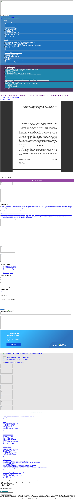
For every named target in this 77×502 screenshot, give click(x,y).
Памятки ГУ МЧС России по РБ (9, 438)
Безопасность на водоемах (8, 421)
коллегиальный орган (12, 85)
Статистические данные (8, 453)
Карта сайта (6, 63)
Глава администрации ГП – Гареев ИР (13, 24)
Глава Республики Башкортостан (9, 266)
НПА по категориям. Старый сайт (12, 56)
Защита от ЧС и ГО (7, 427)
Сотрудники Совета (9, 38)
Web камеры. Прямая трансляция (12, 46)
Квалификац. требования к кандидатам (11, 429)
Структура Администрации (11, 28)
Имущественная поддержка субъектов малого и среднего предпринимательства (21, 83)
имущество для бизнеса (12, 84)
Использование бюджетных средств (10, 428)
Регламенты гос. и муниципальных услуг (11, 450)
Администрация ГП (8, 22)
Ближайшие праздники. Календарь (12, 62)
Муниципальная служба (8, 434)
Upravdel (4, 97)
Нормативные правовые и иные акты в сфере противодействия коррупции (20, 79)
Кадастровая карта (9, 48)
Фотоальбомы (7, 90)
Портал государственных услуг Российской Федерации (17, 357)
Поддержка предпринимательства (12, 82)
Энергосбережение (7, 460)
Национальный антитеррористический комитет (14, 362)
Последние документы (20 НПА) (12, 52)
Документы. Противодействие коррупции (14, 70)
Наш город (6, 40)
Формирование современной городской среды (12, 468)
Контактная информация (10, 23)
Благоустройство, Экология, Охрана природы (12, 455)
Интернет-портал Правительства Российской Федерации (18, 355)
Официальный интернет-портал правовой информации (16, 359)
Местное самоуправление (8, 431)
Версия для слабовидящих (37, 180)
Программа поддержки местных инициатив (12, 473)
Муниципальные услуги (8, 435)
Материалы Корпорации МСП (14, 86)
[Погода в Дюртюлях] (7, 298)
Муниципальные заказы (8, 436)
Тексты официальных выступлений (10, 449)
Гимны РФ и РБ (8, 59)
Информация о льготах (7, 426)
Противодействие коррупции (10, 68)
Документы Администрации (11, 30)
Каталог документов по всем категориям (13, 53)
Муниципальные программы (9, 432)
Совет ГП (6, 33)
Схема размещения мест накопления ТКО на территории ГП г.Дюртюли (20, 42)
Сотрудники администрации (11, 25)
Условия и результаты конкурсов (9, 454)
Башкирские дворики (9, 47)
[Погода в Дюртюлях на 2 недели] (11, 299)
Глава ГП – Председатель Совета (12, 34)
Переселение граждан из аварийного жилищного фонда (16, 43)
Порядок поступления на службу (9, 444)
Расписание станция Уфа (10, 61)
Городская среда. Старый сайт (11, 49)
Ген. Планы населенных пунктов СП (10, 423)
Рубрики (2, 287)
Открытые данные (9, 71)
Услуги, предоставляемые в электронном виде (14, 60)
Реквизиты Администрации (11, 29)
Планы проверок (6, 442)
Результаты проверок (7, 451)
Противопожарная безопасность (9, 439)
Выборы (4, 422)
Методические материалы (10, 76)
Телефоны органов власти (10, 72)
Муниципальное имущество (8, 476)
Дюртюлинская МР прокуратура (9, 270)
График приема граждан (10, 27)
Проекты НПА (6, 440)
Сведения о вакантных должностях (10, 452)
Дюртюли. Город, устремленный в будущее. (14, 41)
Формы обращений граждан (8, 457)
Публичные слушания (7, 448)
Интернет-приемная (9, 31)
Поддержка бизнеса (8, 81)
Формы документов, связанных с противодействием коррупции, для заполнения (21, 77)
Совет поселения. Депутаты (11, 35)
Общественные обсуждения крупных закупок (12, 475)
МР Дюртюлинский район (8, 268)
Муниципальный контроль (8, 474)
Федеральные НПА (7, 458)
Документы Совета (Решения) (11, 37)
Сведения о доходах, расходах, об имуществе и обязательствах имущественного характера (23, 74)
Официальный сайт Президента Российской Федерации (30, 353)
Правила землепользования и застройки (11, 469)
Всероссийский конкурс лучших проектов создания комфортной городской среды (24, 45)
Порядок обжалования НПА (8, 443)
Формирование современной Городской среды (14, 44)
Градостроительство (7, 477)
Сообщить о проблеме (13, 344)
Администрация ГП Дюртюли (9, 18)
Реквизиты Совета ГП (9, 36)
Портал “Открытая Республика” (9, 267)
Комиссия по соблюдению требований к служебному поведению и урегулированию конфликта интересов (27, 80)
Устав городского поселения (8, 456)
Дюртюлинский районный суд (9, 269)
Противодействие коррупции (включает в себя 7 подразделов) (18, 73)
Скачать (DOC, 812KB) (5, 99)
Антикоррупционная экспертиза (12, 75)
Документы (6, 50)
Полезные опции (7, 58)
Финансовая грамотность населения (10, 470)
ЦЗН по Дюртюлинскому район (9, 271)
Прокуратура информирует (8, 418)
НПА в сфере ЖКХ (7, 447)
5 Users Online (3, 291)
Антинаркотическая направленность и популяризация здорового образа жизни (19, 416)
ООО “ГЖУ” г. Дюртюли (8, 273)
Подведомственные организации (12, 32)
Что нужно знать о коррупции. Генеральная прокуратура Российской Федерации (21, 69)
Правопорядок (6, 437)
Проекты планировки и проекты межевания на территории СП (16, 472)
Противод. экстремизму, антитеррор (10, 441)
